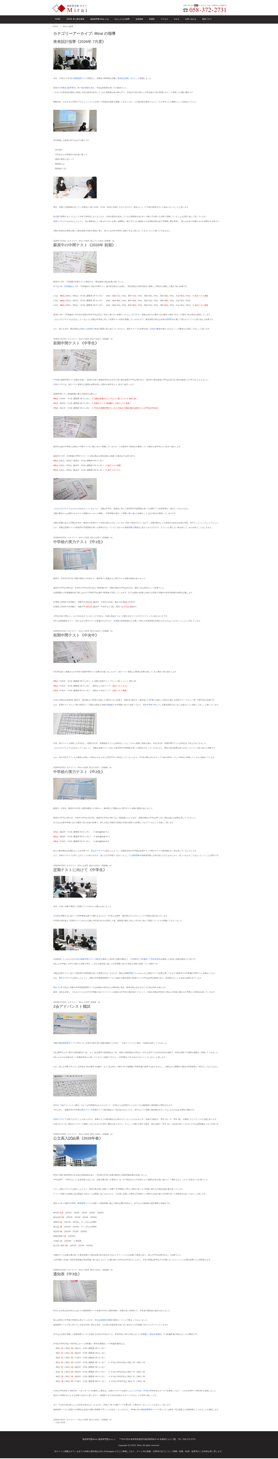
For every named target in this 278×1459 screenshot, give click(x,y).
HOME (58, 19)
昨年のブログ (64, 978)
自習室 (90, 329)
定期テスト (97, 1110)
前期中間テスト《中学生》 (76, 343)
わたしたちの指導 (122, 19)
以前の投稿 (59, 1422)
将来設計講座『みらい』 (127, 78)
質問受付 (170, 319)
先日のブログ (96, 851)
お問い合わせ (190, 19)
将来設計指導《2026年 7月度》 (79, 41)
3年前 (151, 700)
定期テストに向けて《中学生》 (80, 870)
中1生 (139, 1391)
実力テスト (69, 757)
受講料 (152, 19)
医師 (87, 88)
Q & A (176, 19)
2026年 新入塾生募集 (75, 19)
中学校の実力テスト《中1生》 (79, 542)
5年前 (94, 700)
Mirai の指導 (84, 241)
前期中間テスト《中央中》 (76, 635)
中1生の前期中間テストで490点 (87, 959)
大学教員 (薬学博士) (67, 88)
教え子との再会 (96, 241)
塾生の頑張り (95, 339)
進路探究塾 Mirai (71, 8)
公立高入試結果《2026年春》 (78, 1138)
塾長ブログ (207, 19)
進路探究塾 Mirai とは (99, 19)
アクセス (164, 19)
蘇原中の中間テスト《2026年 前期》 (84, 245)
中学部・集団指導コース (80, 1203)
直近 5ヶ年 (57, 987)
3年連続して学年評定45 (150, 959)
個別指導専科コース (67, 1043)
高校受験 (128, 527)
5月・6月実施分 (66, 286)
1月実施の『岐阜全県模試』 (151, 1334)
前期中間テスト (131, 973)
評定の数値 (156, 329)
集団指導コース (80, 78)
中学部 (56, 380)
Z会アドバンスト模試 (71, 1006)
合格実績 (139, 19)
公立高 (56, 916)
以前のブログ (59, 221)
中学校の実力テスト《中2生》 (79, 772)
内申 (80, 916)
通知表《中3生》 (67, 1274)
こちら (211, 973)
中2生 (145, 1391)
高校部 (110, 705)
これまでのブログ (60, 748)
